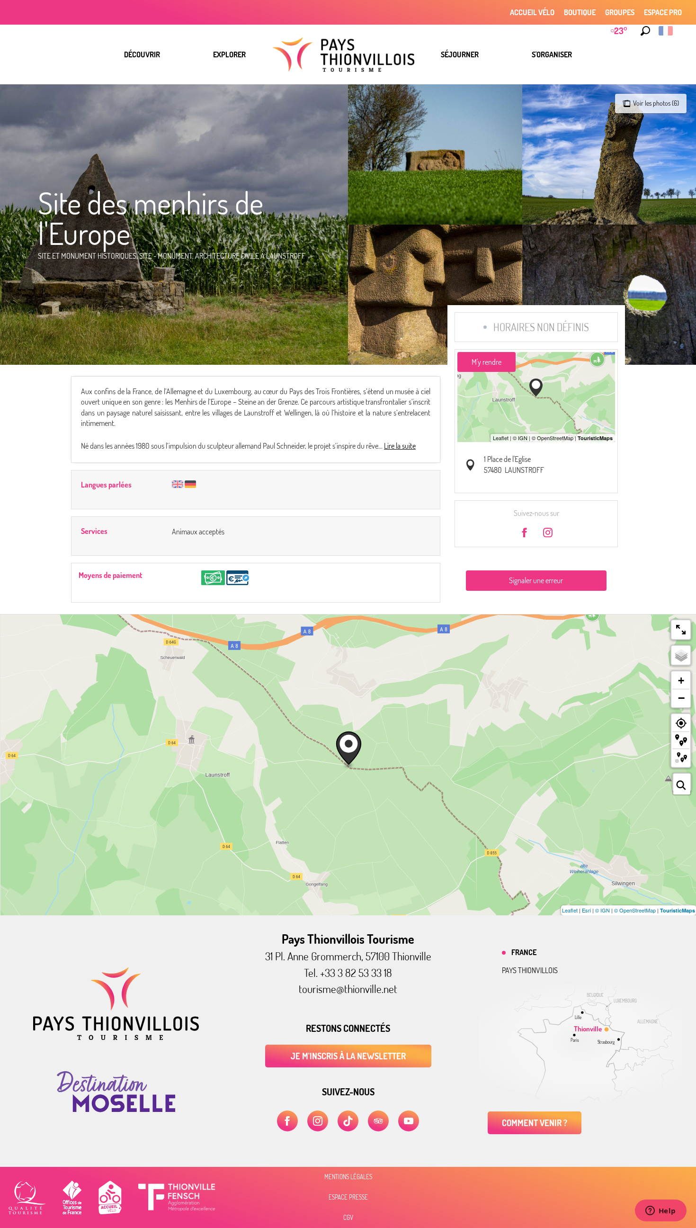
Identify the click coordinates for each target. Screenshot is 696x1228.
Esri (586, 910)
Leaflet (570, 910)
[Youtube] (408, 1121)
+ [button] (681, 680)
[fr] (666, 30)
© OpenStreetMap (635, 910)
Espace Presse (348, 1197)
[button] (645, 30)
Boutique (580, 12)
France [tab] (523, 952)
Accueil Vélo (532, 12)
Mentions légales (348, 1177)
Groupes (619, 12)
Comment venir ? (534, 1123)
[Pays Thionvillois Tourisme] (116, 1037)
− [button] (681, 697)
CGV (348, 1217)
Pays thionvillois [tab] (530, 970)
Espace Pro (663, 12)
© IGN (602, 910)
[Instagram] (317, 1121)
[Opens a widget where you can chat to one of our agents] (660, 1211)
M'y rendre (486, 362)
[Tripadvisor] (378, 1121)
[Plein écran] (680, 629)
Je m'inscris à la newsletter (348, 1056)
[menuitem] (142, 54)
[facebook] (287, 1121)
